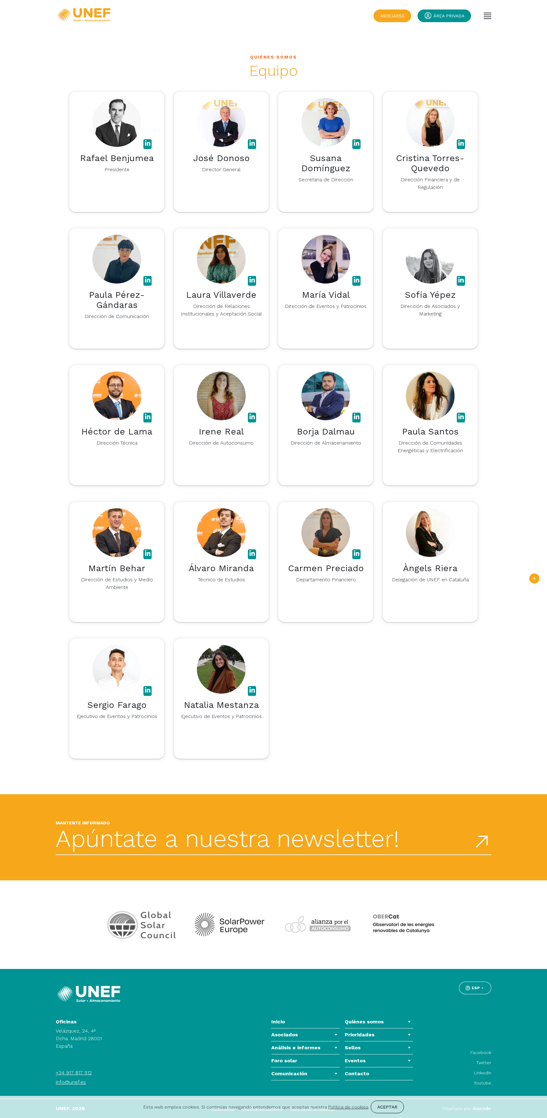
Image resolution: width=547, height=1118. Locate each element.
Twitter (483, 1062)
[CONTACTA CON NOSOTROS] (534, 578)
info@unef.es (71, 1082)
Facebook (480, 1052)
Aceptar (387, 1106)
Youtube (482, 1082)
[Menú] (487, 16)
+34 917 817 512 (74, 1073)
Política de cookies (348, 1106)
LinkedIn (482, 1072)
